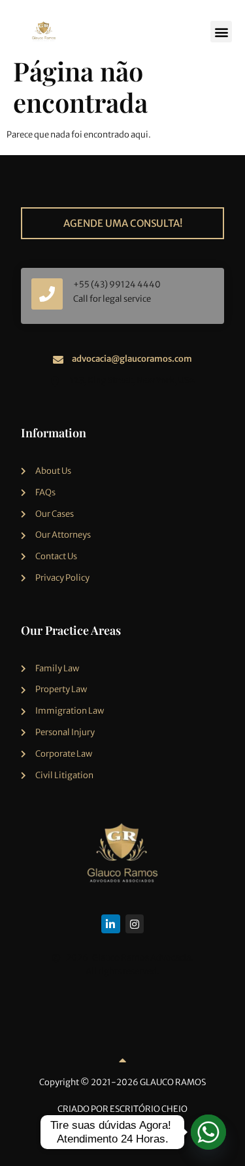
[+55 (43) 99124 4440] (47, 294)
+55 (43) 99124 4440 (117, 284)
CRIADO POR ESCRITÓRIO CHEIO (122, 1109)
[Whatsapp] (208, 1132)
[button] (221, 31)
